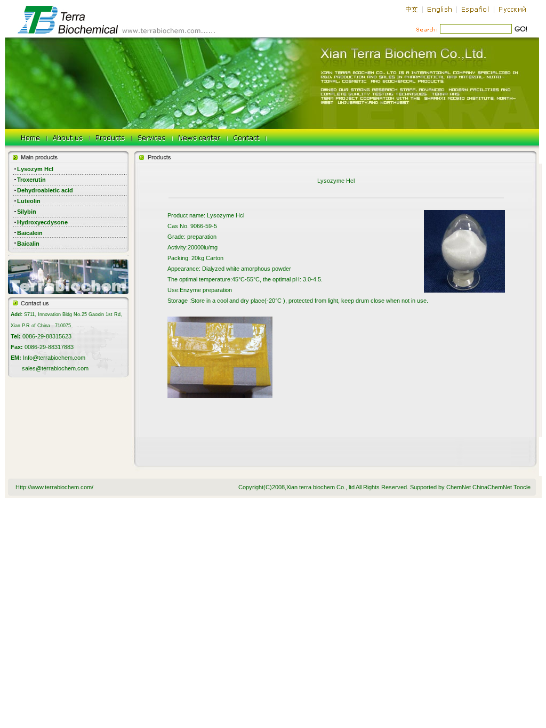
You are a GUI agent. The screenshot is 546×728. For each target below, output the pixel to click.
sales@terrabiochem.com (55, 368)
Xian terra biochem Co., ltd (320, 487)
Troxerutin (31, 179)
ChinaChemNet (492, 487)
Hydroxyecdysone (42, 222)
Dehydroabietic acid (45, 190)
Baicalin (28, 243)
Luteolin (29, 201)
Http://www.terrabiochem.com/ (54, 487)
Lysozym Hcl (35, 169)
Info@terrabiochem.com (54, 357)
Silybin (26, 211)
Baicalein (30, 233)
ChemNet (458, 487)
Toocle (522, 487)
